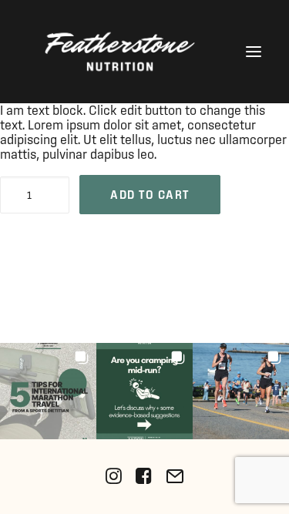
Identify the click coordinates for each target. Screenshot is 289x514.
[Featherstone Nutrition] (120, 51)
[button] (253, 51)
